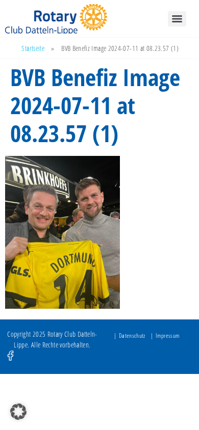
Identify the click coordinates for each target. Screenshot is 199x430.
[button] (18, 411)
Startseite (32, 48)
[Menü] (177, 18)
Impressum (168, 335)
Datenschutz (132, 335)
